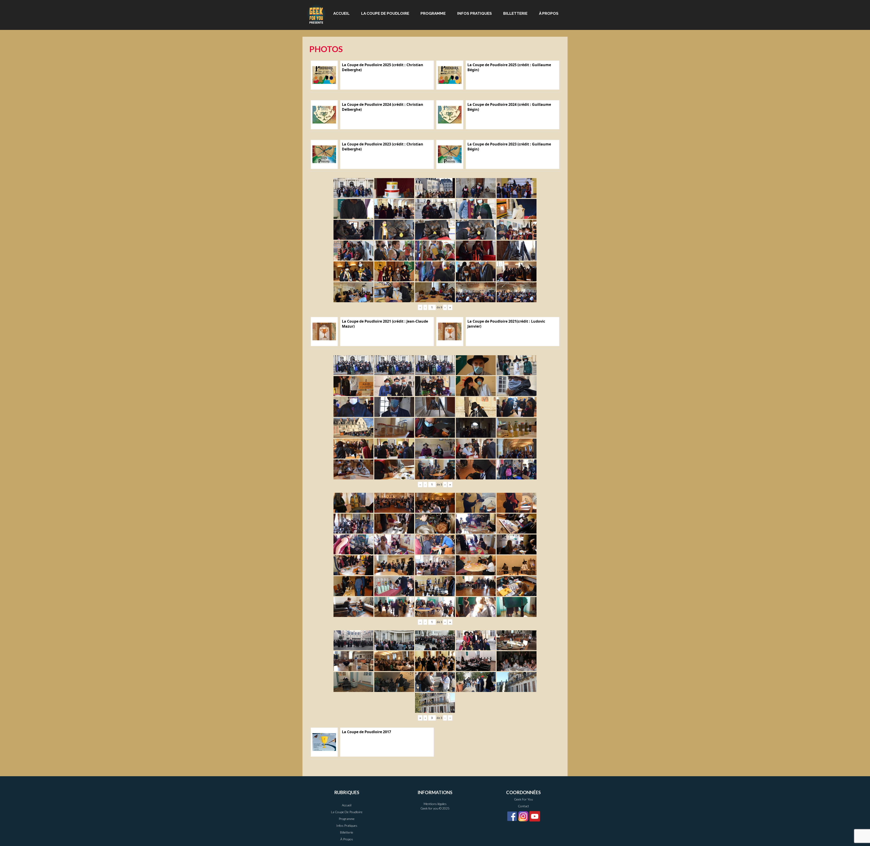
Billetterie (515, 13)
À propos (548, 13)
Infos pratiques (474, 13)
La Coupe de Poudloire (385, 13)
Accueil (341, 13)
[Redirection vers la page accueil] (316, 13)
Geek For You (523, 799)
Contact (523, 806)
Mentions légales (435, 804)
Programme (433, 13)
